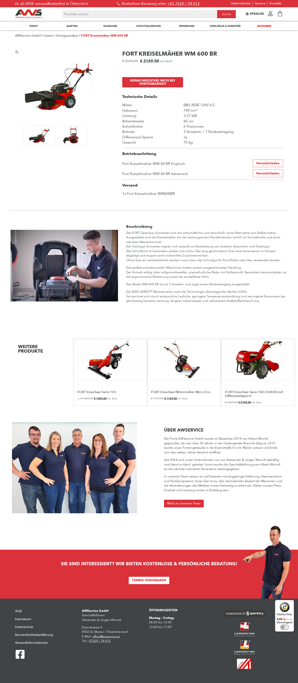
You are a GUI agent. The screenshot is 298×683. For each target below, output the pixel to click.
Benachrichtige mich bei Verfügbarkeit (152, 82)
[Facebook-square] (20, 654)
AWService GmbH (28, 36)
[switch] (285, 627)
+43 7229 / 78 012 (183, 3)
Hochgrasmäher (67, 36)
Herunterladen (268, 163)
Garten (48, 36)
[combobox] (139, 14)
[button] (17, 52)
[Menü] (291, 602)
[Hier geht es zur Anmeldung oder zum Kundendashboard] (270, 13)
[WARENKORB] (280, 14)
